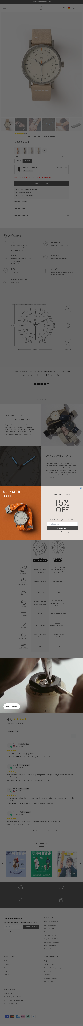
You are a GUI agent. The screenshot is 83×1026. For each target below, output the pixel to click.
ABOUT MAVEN (11, 706)
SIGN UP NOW (62, 528)
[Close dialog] (81, 488)
